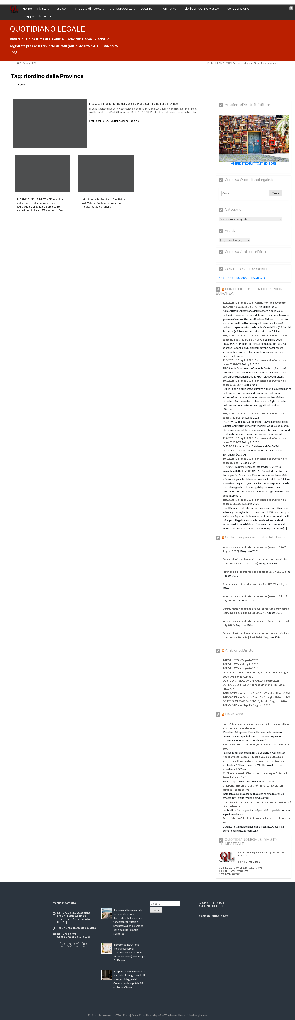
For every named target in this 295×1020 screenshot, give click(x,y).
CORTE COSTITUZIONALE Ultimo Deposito (243, 278)
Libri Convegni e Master (201, 8)
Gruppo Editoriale (36, 16)
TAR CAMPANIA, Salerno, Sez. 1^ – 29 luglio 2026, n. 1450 (256, 692)
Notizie (134, 121)
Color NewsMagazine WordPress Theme (162, 1015)
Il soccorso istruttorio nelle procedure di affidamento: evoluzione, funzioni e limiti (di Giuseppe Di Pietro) (129, 952)
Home (27, 8)
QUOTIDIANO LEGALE (47, 29)
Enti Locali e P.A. (99, 121)
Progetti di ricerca (88, 8)
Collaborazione (238, 8)
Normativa (168, 8)
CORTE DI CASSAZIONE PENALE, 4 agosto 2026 (251, 680)
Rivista (42, 8)
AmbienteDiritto (239, 650)
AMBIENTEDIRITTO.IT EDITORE (254, 163)
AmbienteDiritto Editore (213, 915)
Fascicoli (61, 8)
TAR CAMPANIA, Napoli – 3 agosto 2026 (246, 705)
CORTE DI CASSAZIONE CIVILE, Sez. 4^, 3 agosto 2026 (255, 701)
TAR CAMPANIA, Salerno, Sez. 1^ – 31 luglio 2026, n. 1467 (256, 697)
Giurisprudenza (121, 8)
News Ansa (234, 714)
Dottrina (147, 8)
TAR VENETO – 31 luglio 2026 (240, 664)
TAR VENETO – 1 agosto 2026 (240, 668)
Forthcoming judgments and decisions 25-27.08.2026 (254, 571)
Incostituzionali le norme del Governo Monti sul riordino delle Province (133, 104)
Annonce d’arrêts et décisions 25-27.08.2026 (249, 584)
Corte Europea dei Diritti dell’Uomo (255, 537)
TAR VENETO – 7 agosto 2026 (240, 660)
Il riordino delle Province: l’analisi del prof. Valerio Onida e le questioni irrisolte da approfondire (103, 203)
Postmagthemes (198, 1015)
